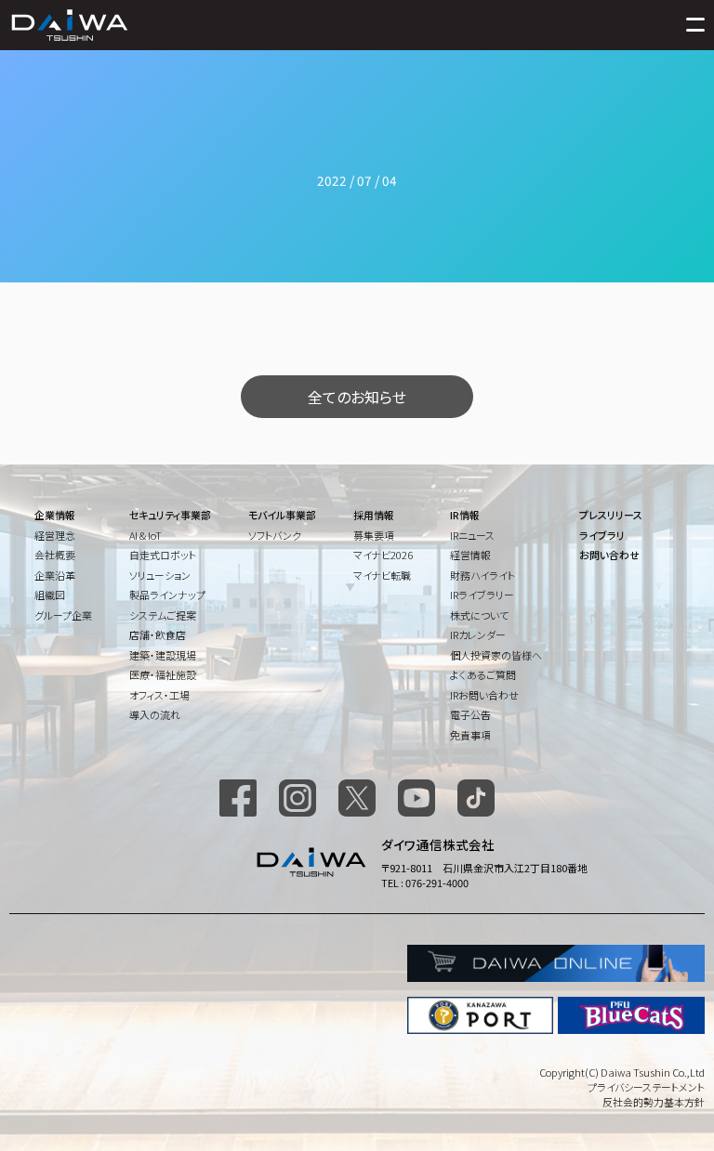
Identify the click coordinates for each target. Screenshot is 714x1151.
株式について (479, 615)
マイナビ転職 (382, 575)
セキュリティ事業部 (170, 514)
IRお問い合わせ (484, 694)
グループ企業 (63, 615)
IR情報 (465, 514)
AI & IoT (145, 535)
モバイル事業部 (282, 514)
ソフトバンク (274, 535)
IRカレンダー (478, 634)
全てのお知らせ (357, 397)
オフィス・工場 (159, 694)
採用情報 (373, 514)
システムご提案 (162, 615)
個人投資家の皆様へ (496, 654)
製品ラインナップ (167, 594)
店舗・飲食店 (157, 634)
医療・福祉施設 (162, 674)
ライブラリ (602, 535)
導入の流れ (154, 714)
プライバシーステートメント (646, 1086)
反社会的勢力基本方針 (653, 1101)
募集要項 (373, 535)
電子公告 (470, 714)
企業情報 (54, 514)
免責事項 (470, 734)
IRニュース (472, 535)
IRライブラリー (482, 594)
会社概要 (54, 554)
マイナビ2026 (383, 554)
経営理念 (54, 535)
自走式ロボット (162, 554)
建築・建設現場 (162, 654)
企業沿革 (54, 575)
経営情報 (470, 554)
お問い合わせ (609, 554)
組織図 (49, 594)
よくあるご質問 (483, 674)
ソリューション (160, 575)
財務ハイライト (482, 575)
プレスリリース (610, 514)
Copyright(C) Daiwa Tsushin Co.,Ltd (622, 1072)
